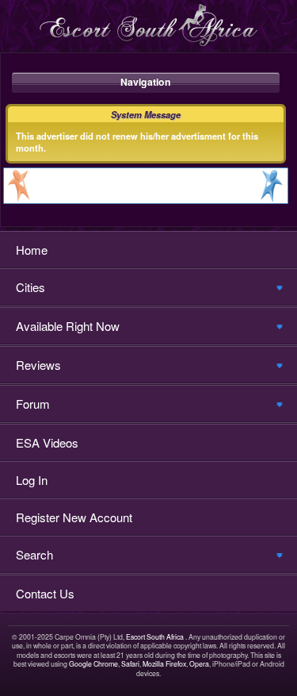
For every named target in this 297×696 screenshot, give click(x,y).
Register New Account (74, 517)
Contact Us (45, 593)
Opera (199, 664)
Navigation (145, 82)
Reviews (38, 364)
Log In (32, 479)
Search (34, 554)
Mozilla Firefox (164, 664)
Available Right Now (68, 325)
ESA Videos (47, 442)
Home (32, 249)
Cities (30, 287)
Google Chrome (93, 664)
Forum (33, 403)
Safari (130, 664)
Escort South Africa (155, 637)
